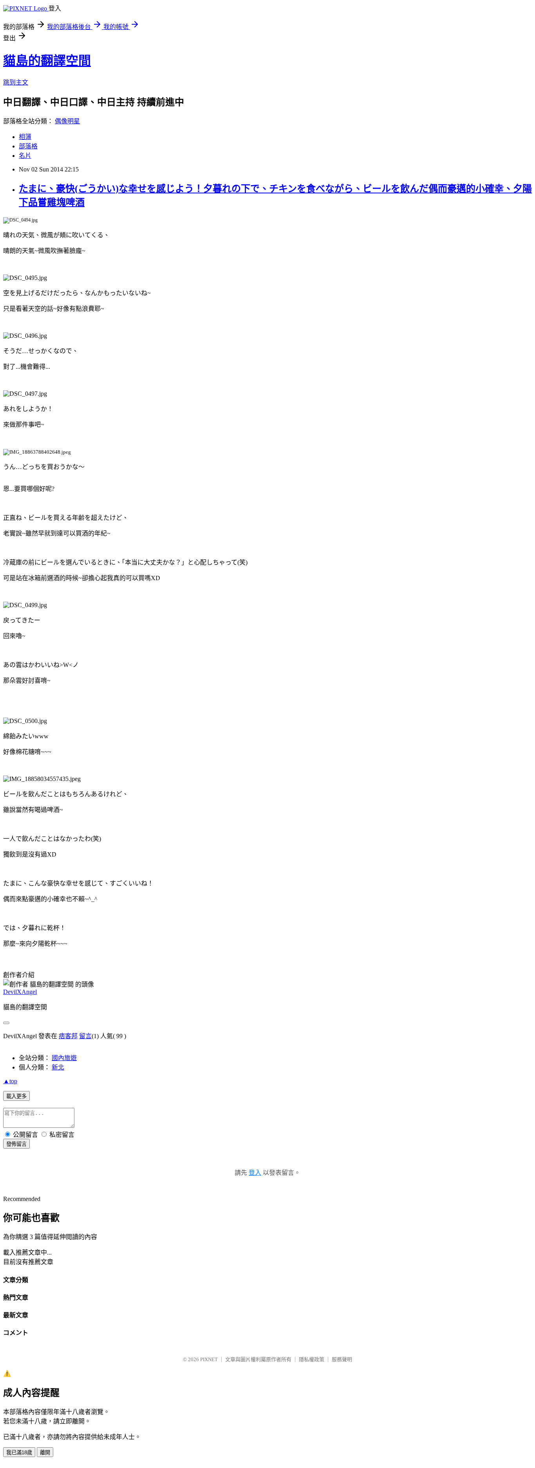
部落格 (28, 146)
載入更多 (16, 1096)
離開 (45, 1452)
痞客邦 (68, 1036)
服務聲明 (342, 1359)
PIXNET (209, 1359)
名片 (25, 155)
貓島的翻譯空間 (47, 61)
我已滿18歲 (19, 1452)
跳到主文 (15, 82)
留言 (85, 1036)
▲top (10, 1081)
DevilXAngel (20, 991)
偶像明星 (67, 121)
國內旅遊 (64, 1058)
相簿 (25, 136)
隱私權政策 (311, 1359)
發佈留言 (16, 1144)
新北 (58, 1067)
